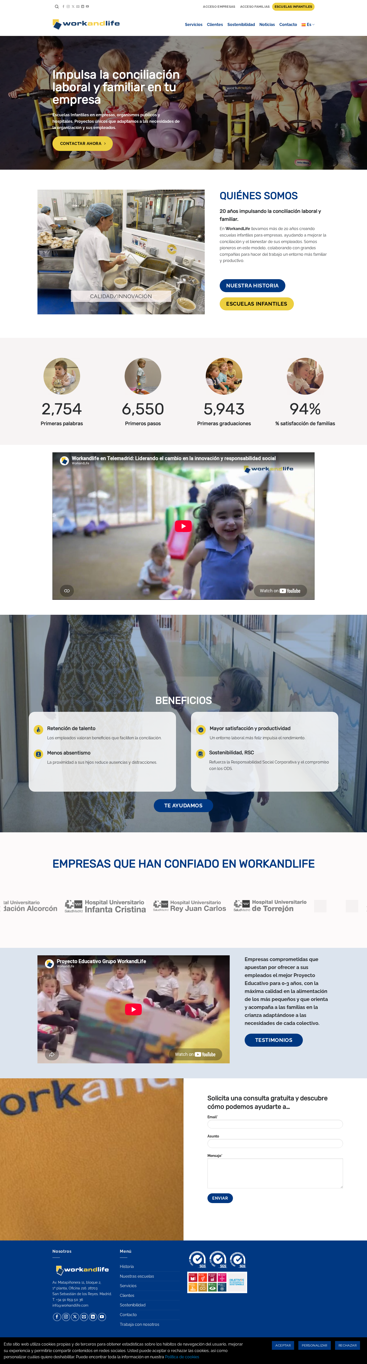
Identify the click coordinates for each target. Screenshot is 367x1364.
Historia (127, 1266)
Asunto (213, 1136)
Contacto (288, 24)
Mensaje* (214, 1155)
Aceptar (283, 1345)
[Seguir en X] (73, 6)
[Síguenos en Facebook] (63, 6)
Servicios (193, 24)
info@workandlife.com (70, 1305)
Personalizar (314, 1345)
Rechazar (348, 1345)
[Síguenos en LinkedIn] (82, 6)
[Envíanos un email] (77, 6)
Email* (212, 1117)
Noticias (267, 24)
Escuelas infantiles (293, 6)
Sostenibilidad (241, 24)
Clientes (215, 24)
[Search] (56, 6)
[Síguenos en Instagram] (68, 6)
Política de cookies (182, 1357)
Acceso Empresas (219, 6)
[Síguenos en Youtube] (87, 6)
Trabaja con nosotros (139, 1324)
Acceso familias (255, 6)
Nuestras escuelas (137, 1276)
